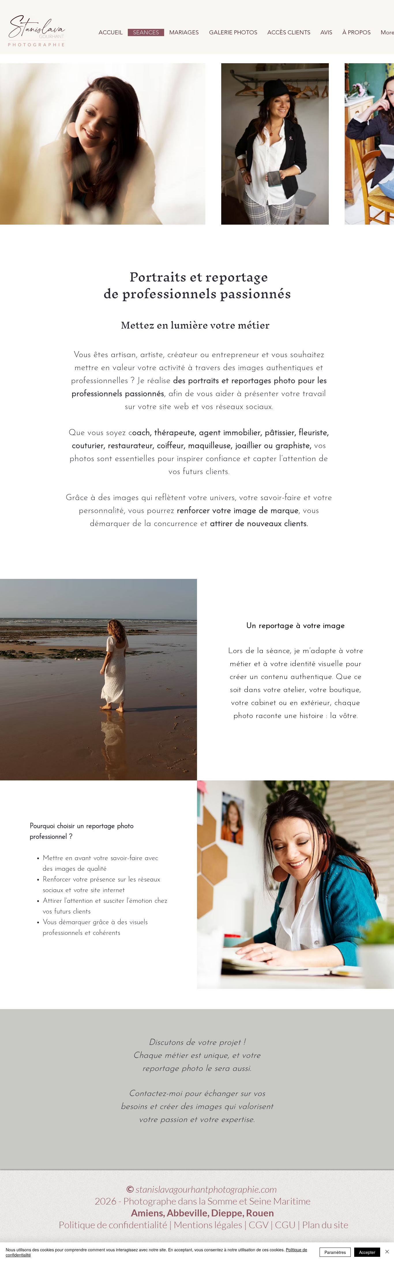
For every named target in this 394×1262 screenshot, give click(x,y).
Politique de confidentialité (114, 1225)
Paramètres (335, 1252)
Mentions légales (208, 1225)
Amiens (147, 1212)
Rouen (260, 1212)
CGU (285, 1225)
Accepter (367, 1252)
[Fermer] (387, 1252)
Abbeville (187, 1212)
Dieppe (226, 1212)
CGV (259, 1225)
